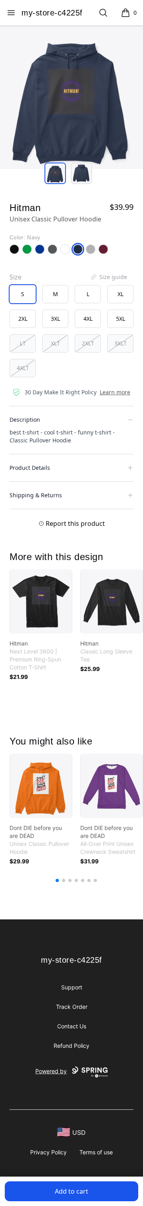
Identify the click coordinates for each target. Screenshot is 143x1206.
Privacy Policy (48, 1152)
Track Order (71, 1006)
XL (121, 294)
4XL (88, 318)
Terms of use (96, 1152)
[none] (108, 277)
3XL (55, 318)
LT (23, 343)
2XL (22, 318)
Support (71, 987)
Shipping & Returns (36, 495)
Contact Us (71, 1026)
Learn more (115, 392)
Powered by (51, 1071)
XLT (55, 343)
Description (25, 419)
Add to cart (71, 1191)
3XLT (120, 343)
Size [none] (15, 277)
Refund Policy (71, 1045)
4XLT (23, 368)
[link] (41, 601)
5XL (120, 318)
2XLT (88, 343)
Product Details (30, 467)
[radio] (23, 294)
